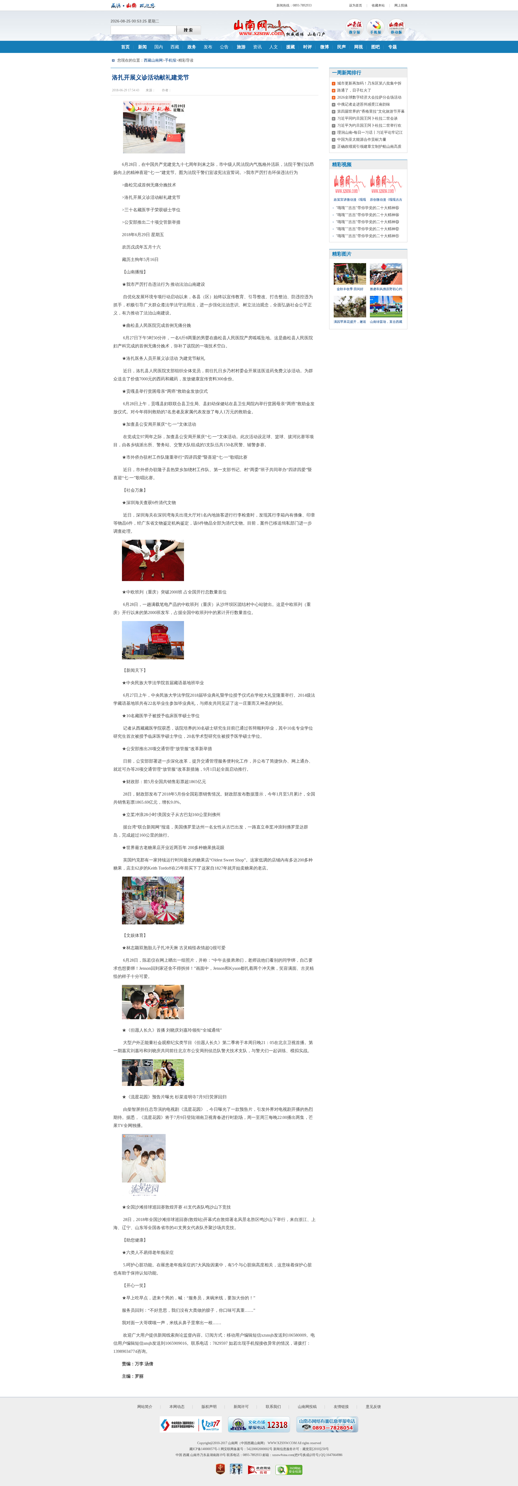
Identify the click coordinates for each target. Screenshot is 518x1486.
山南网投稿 (307, 1407)
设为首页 (355, 5)
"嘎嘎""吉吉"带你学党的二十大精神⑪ (367, 236)
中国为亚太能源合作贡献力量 (361, 139)
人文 (273, 47)
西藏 (175, 47)
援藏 (290, 47)
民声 (341, 47)
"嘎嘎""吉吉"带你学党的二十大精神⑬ (367, 222)
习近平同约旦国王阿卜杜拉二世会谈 (367, 118)
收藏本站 (378, 5)
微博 (324, 47)
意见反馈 (373, 1407)
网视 (358, 47)
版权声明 (209, 1407)
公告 (224, 47)
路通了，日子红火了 (354, 90)
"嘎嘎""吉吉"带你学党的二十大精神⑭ (367, 215)
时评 (307, 47)
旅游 (241, 47)
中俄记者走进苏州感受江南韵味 (363, 104)
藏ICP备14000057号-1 (204, 1449)
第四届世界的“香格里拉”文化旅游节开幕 (371, 111)
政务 (192, 47)
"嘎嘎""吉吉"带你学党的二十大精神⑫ (367, 229)
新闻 (142, 47)
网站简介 (144, 1407)
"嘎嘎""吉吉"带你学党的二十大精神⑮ (367, 208)
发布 (208, 47)
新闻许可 (241, 1407)
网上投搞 (400, 5)
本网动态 (177, 1407)
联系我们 (273, 1407)
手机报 (170, 60)
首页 (125, 47)
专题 (392, 47)
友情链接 (341, 1407)
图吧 (375, 47)
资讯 (257, 47)
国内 (158, 47)
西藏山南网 (153, 60)
